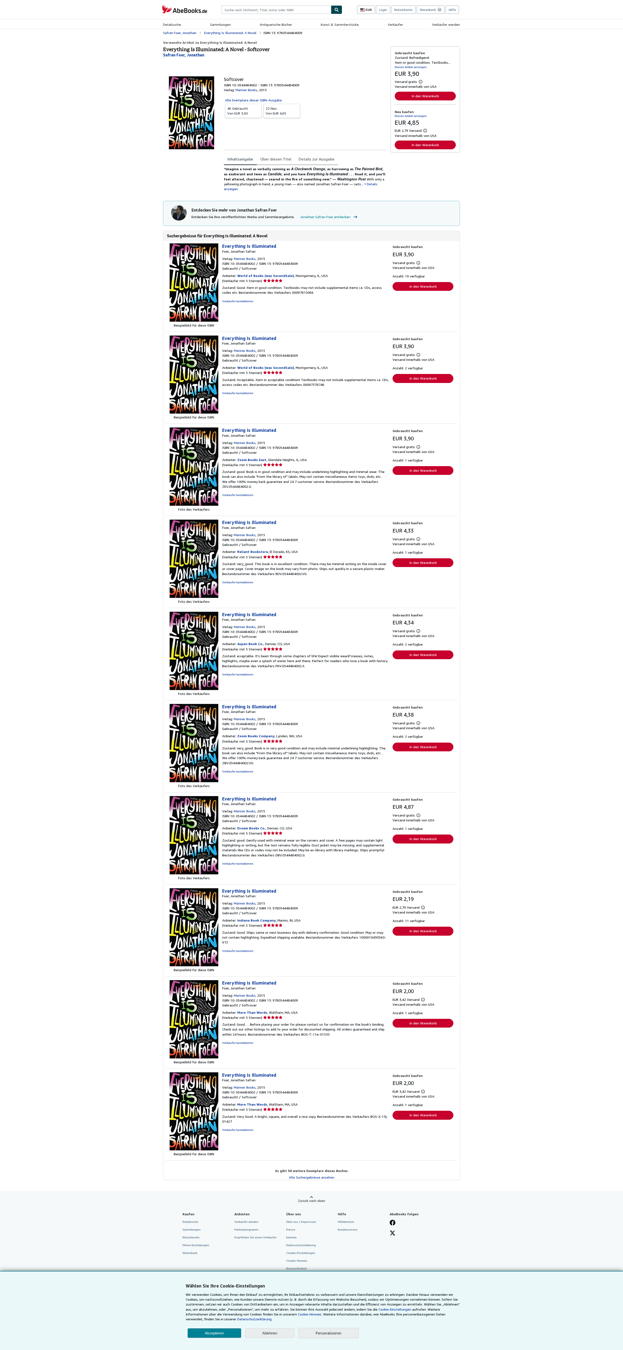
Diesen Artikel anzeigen (411, 67)
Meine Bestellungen (196, 1245)
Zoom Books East (251, 460)
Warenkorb (190, 1253)
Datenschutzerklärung (301, 1245)
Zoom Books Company (256, 736)
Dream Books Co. (251, 828)
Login (383, 10)
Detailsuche (172, 24)
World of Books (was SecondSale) (265, 276)
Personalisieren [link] (328, 1333)
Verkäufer (395, 24)
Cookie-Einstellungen (394, 1309)
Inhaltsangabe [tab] (240, 159)
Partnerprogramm (246, 1229)
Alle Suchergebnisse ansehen (311, 1177)
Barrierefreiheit (296, 1268)
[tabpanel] (305, 178)
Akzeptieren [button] (214, 1333)
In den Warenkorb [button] (425, 96)
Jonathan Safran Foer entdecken (325, 217)
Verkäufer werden (446, 24)
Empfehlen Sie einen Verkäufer (255, 1237)
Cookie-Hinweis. (310, 1314)
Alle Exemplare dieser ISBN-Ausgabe (253, 100)
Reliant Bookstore (252, 552)
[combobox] (276, 10)
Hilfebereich (346, 1222)
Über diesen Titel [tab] (275, 159)
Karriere (291, 1237)
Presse (290, 1229)
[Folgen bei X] (392, 1233)
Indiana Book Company (256, 920)
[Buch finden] (336, 10)
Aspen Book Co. (250, 644)
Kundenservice (347, 1229)
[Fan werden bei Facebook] (392, 1223)
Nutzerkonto (403, 10)
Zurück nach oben (311, 1201)
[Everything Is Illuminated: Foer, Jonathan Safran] (194, 320)
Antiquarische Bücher (276, 24)
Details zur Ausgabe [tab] (316, 159)
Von (237, 110)
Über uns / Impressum (301, 1222)
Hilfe (452, 10)
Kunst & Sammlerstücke (340, 24)
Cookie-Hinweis (296, 1260)
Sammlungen (220, 24)
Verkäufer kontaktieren (237, 301)
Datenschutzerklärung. (254, 1319)
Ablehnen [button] (269, 1333)
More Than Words (252, 1012)
